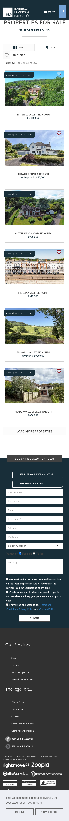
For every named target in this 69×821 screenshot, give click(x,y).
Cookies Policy (47, 609)
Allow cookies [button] (49, 811)
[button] (62, 11)
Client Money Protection (23, 730)
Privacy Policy (26, 609)
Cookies (15, 716)
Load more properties (34, 431)
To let (39, 553)
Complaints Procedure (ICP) (24, 723)
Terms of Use (17, 709)
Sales (14, 657)
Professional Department (23, 679)
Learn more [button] (35, 802)
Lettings (15, 665)
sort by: (10, 63)
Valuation (12, 553)
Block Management (20, 672)
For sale (26, 553)
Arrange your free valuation (37, 474)
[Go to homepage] (16, 7)
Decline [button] (19, 811)
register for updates (32, 483)
